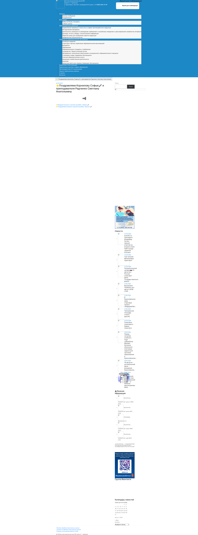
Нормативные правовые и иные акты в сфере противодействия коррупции (86, 27)
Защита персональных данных (69, 71)
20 (121, 510)
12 (119, 508)
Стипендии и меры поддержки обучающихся (77, 55)
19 (119, 510)
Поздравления (67, 18)
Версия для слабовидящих (130, 5)
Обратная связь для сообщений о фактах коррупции (79, 35)
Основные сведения (68, 41)
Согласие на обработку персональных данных (68, 529)
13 (121, 508)
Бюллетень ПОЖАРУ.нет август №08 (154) (129, 288)
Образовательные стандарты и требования (76, 49)
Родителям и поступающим (68, 65)
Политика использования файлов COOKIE (67, 531)
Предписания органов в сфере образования (73, 67)
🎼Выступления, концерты (71, 22)
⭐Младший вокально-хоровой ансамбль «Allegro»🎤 (72, 105)
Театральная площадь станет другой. (129, 313)
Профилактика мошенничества (72, 37)
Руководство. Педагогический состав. (74, 51)
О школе (62, 73)
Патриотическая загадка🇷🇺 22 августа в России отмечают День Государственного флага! (131, 274)
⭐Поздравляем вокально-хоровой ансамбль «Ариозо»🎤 (74, 106)
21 (122, 510)
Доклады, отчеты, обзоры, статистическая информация (80, 33)
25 (117, 512)
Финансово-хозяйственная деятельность (75, 59)
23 (126, 510)
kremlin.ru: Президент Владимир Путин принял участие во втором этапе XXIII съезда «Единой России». (129, 244)
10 (115, 508)
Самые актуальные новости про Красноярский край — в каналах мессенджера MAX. (129, 380)
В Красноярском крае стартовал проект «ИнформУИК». (130, 301)
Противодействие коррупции (68, 25)
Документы (66, 45)
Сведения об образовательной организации (73, 39)
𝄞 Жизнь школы (67, 24)
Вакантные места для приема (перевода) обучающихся (80, 63)
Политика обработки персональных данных (68, 528)
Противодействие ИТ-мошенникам (70, 69)
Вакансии (65, 61)
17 (115, 510)
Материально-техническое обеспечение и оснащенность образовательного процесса (90, 53)
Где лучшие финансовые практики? (129, 258)
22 (124, 510)
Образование (66, 47)
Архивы (117, 522)
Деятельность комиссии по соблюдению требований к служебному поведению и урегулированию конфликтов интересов (101, 31)
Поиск (117, 83)
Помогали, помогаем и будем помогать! (128, 325)
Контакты (62, 75)
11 (117, 508)
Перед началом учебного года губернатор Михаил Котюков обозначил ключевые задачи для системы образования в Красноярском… (130, 346)
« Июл (117, 520)
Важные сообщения (68, 16)
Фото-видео (63, 20)
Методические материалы (70, 29)
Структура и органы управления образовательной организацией (83, 43)
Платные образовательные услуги (73, 57)
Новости (62, 14)
